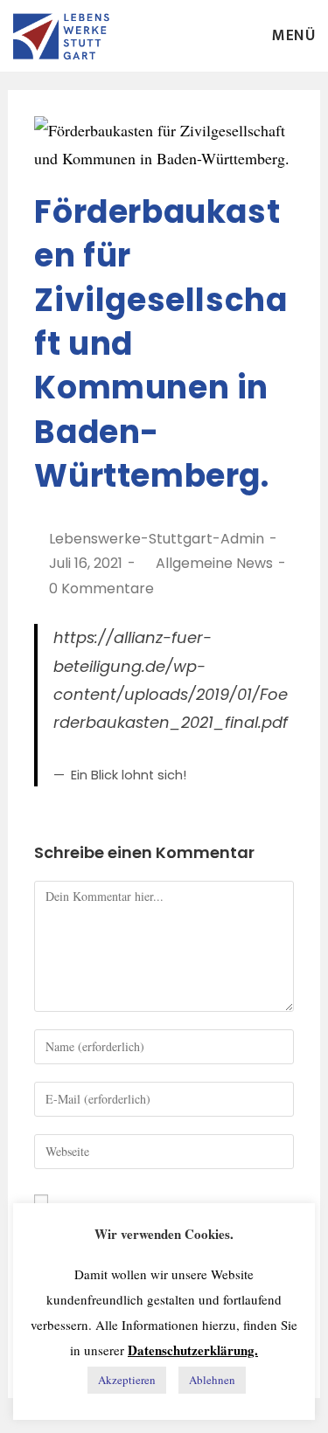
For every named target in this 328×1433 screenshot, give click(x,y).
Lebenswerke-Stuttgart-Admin (156, 539)
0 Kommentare (101, 588)
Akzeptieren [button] (127, 1380)
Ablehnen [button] (212, 1380)
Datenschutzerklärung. (193, 1350)
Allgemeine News (214, 563)
